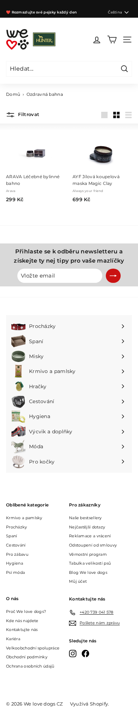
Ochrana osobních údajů (30, 666)
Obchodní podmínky (26, 656)
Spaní (11, 535)
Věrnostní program (88, 554)
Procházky (16, 527)
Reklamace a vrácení (90, 535)
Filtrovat (28, 114)
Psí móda (15, 572)
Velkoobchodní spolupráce (32, 648)
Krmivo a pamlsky (24, 517)
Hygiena (14, 563)
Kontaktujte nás (22, 629)
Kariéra (13, 638)
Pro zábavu (17, 554)
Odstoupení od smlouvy (93, 545)
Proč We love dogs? (26, 611)
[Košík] (112, 39)
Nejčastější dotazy (87, 527)
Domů (13, 94)
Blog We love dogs (88, 572)
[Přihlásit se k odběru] (113, 276)
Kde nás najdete (22, 620)
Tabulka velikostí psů (90, 563)
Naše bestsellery (85, 517)
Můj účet (78, 581)
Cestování (16, 545)
